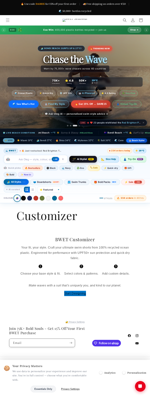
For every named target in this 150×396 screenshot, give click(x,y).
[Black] (23, 198)
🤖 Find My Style (55, 104)
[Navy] (29, 198)
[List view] (33, 190)
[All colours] (17, 198)
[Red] (35, 198)
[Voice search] (63, 159)
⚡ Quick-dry (111, 168)
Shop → (134, 29)
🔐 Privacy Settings (75, 322)
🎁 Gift (128, 168)
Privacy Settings (70, 389)
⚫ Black (51, 168)
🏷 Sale (94, 167)
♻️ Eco (80, 168)
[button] (8, 20)
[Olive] (42, 198)
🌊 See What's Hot (23, 104)
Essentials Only (43, 389)
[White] (48, 198)
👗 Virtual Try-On (127, 104)
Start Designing (75, 293)
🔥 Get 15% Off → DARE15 (91, 104)
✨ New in (25, 174)
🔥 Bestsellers (32, 168)
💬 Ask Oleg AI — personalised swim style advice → (76, 113)
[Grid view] (27, 190)
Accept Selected (16, 389)
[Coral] (60, 198)
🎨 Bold (10, 174)
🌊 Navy (66, 168)
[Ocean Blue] (54, 198)
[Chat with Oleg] (140, 386)
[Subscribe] (71, 343)
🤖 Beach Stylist (137, 140)
